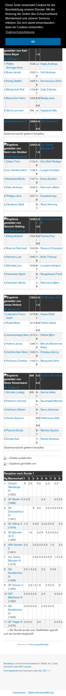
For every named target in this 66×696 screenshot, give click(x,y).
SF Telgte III (11, 387)
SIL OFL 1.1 (44, 670)
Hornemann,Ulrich (51, 81)
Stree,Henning (49, 204)
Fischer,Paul (48, 236)
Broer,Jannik (13, 72)
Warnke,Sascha (50, 430)
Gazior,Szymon (15, 418)
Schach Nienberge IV (14, 486)
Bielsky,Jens (48, 98)
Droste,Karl (12, 439)
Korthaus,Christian (17, 360)
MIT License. (25, 666)
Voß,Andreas (48, 72)
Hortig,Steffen (14, 81)
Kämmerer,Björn (50, 282)
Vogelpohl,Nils (49, 110)
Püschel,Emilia (14, 430)
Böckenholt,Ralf (15, 89)
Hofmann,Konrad (16, 401)
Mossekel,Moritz (15, 178)
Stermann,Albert (50, 187)
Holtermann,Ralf (50, 418)
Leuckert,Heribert (51, 265)
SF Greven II (15, 585)
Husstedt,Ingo (49, 196)
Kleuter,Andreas (50, 439)
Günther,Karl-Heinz (17, 352)
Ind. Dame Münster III (47, 146)
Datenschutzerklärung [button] (20, 32)
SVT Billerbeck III (14, 231)
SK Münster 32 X (51, 297)
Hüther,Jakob (48, 323)
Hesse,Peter (48, 314)
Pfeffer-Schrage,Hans (14, 65)
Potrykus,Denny (50, 352)
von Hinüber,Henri (16, 170)
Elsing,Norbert (14, 236)
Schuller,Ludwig (15, 392)
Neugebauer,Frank (51, 274)
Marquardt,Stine (50, 360)
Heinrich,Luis (13, 257)
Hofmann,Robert (15, 409)
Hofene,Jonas (14, 343)
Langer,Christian (50, 170)
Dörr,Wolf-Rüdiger (51, 161)
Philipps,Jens (13, 196)
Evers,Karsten (49, 178)
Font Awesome (11, 670)
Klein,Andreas (14, 187)
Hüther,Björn (48, 335)
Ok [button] (33, 41)
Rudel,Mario (13, 323)
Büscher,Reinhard (16, 248)
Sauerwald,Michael (52, 401)
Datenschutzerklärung (41, 692)
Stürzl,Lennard (14, 110)
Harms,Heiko (48, 392)
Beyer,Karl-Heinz (16, 98)
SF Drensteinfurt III (15, 511)
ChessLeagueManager (38, 644)
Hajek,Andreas (49, 64)
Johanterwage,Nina (17, 335)
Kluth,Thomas (49, 257)
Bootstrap (8, 663)
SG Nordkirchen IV (15, 121)
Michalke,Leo (14, 265)
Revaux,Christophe (52, 248)
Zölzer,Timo (13, 161)
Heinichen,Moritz (16, 282)
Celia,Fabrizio (48, 89)
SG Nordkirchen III (15, 156)
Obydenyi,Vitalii (15, 204)
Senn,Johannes (50, 409)
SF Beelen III (12, 309)
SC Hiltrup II (11, 59)
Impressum (19, 692)
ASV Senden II (49, 121)
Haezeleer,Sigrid (15, 274)
